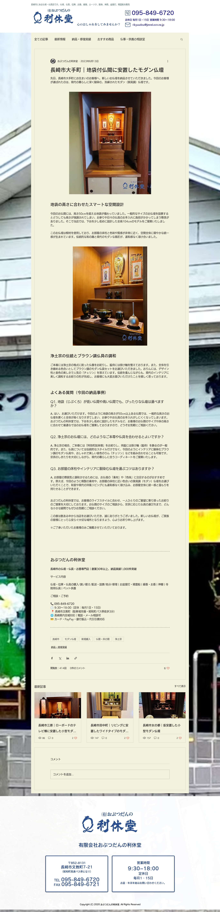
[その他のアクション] (168, 61)
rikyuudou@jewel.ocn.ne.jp (148, 25)
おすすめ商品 (105, 39)
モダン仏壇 (70, 639)
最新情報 (59, 39)
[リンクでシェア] (75, 658)
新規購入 (86, 639)
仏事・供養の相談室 (132, 39)
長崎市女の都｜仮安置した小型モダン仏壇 (162, 728)
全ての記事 (41, 39)
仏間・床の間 (103, 639)
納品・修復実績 (81, 39)
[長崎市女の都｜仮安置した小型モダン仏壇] (162, 705)
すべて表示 (180, 686)
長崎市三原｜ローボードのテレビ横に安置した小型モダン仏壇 (57, 729)
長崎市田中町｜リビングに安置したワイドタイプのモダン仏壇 (109, 729)
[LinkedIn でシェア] (67, 658)
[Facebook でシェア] (51, 658)
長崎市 (56, 639)
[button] (181, 39)
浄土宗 (118, 639)
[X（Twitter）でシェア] (59, 658)
